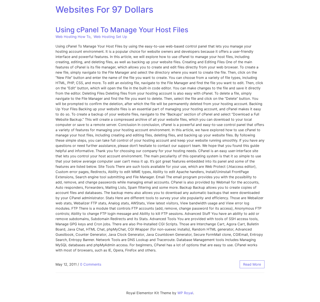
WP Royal (185, 293)
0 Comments (90, 264)
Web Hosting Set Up (110, 36)
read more (252, 264)
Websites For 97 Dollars (104, 9)
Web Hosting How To (73, 36)
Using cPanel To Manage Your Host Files (122, 29)
